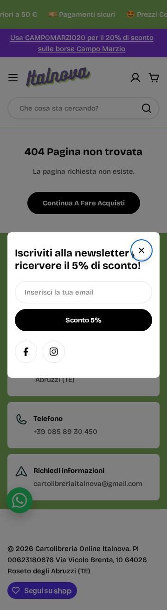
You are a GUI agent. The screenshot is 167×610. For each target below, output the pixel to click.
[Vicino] (141, 250)
